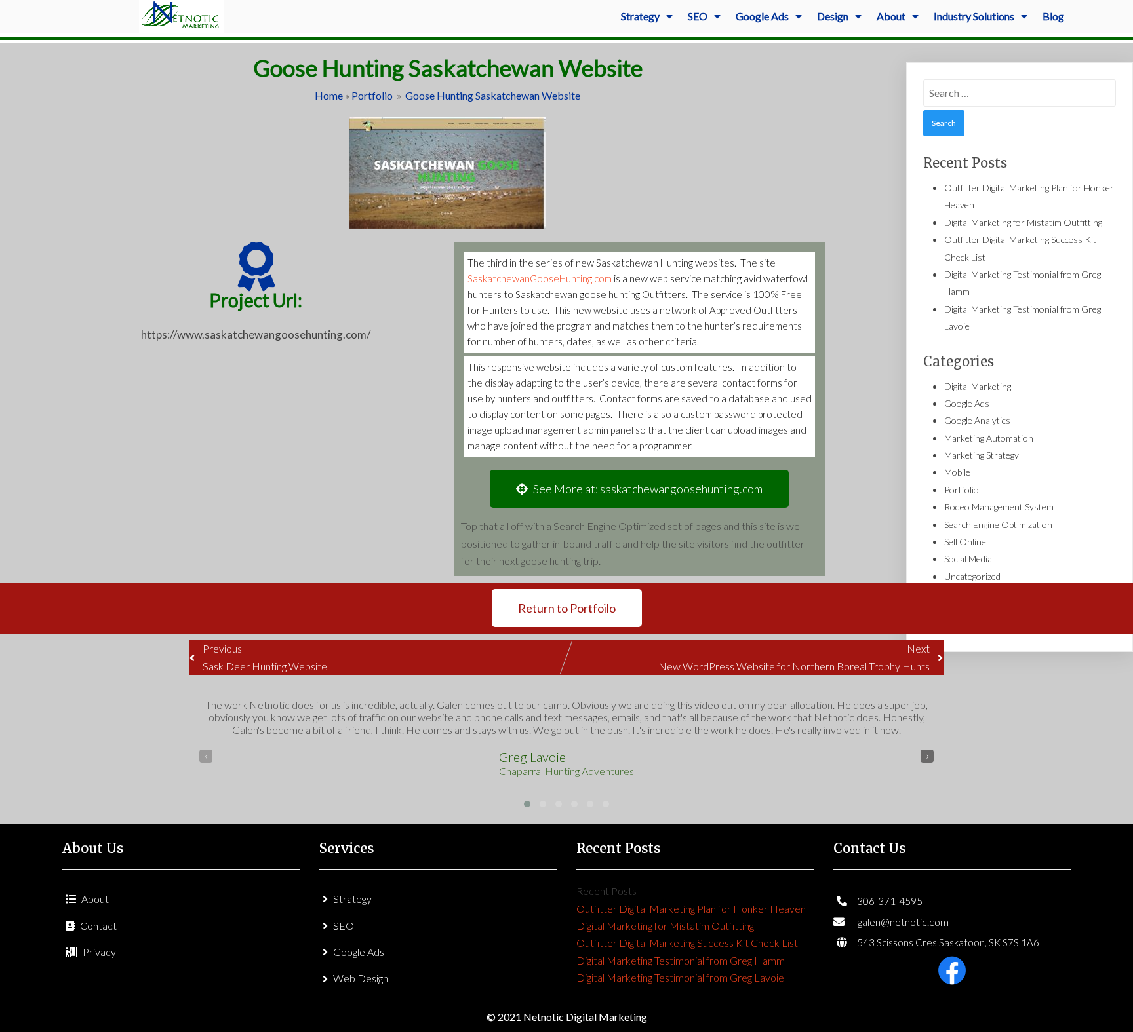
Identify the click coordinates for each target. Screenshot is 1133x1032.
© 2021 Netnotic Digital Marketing (567, 1016)
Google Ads (966, 403)
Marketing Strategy (981, 455)
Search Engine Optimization (998, 524)
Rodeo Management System (999, 506)
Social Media (968, 558)
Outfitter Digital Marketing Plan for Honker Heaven (691, 908)
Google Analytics (977, 420)
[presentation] (205, 756)
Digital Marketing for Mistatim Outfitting (1023, 222)
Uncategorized (972, 576)
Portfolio (372, 95)
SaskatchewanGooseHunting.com (539, 278)
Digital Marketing (977, 386)
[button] (527, 804)
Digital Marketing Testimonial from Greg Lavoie (680, 977)
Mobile (957, 472)
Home (329, 95)
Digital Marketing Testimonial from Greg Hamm (680, 960)
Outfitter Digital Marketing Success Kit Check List (687, 942)
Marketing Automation (988, 438)
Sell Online (965, 541)
